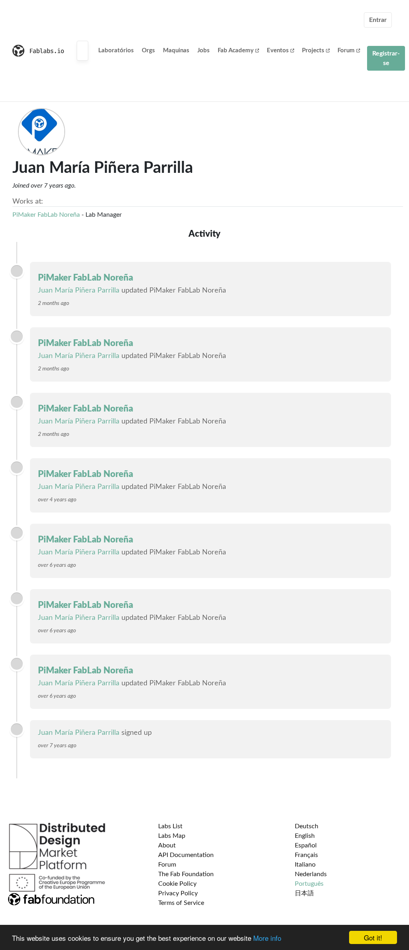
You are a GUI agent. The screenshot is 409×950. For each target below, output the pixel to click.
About (167, 845)
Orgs (148, 50)
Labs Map (171, 836)
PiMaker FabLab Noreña (46, 215)
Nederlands (311, 874)
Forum (346, 50)
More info (267, 938)
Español (306, 845)
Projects (313, 50)
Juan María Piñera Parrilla (78, 290)
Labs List (170, 826)
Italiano (305, 864)
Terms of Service (181, 903)
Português (309, 884)
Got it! (373, 937)
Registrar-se (386, 58)
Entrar (378, 20)
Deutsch (306, 826)
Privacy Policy (178, 893)
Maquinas (176, 50)
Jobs (203, 50)
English (305, 836)
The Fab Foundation (186, 874)
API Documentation (186, 855)
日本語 (304, 893)
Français (306, 855)
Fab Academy (236, 50)
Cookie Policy (177, 884)
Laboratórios (116, 50)
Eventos (278, 50)
